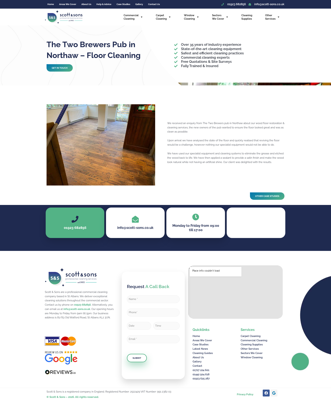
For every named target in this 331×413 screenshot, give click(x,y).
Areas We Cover (67, 4)
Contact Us (154, 4)
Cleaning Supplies (246, 17)
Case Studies (123, 4)
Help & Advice (103, 4)
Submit (137, 358)
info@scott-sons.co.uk (76, 309)
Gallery (139, 4)
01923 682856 (82, 304)
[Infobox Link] (135, 223)
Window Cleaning (189, 17)
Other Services (270, 17)
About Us (86, 4)
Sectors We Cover (218, 17)
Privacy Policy (245, 394)
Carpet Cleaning (161, 17)
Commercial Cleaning (131, 17)
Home (50, 4)
